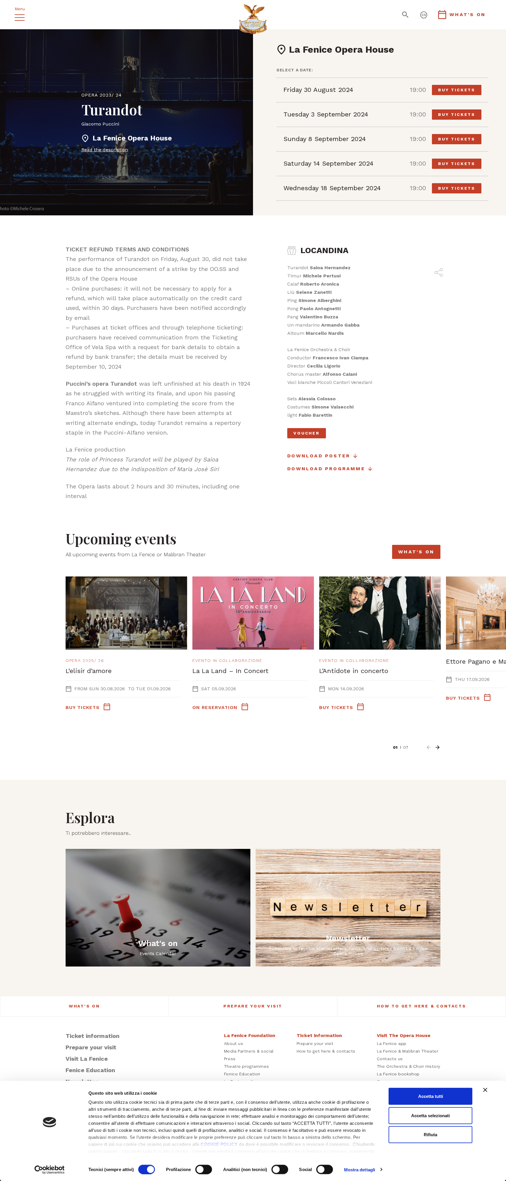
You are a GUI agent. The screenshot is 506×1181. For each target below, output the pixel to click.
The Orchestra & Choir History (408, 1066)
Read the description (104, 149)
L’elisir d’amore (89, 670)
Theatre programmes (246, 1066)
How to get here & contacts (421, 1006)
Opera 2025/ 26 (85, 660)
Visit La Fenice (87, 1058)
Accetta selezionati (430, 1115)
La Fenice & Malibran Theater (408, 1051)
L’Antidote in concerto (353, 670)
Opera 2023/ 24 (101, 95)
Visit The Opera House (403, 1035)
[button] (429, 747)
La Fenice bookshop (398, 1074)
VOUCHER (306, 433)
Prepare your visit (252, 1006)
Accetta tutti (430, 1096)
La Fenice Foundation (249, 1035)
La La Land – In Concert (230, 670)
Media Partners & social (249, 1051)
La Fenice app (391, 1043)
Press (230, 1058)
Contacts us (390, 1058)
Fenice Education (90, 1070)
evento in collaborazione (227, 660)
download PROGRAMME (326, 468)
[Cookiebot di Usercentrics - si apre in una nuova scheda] (49, 1169)
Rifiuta (430, 1134)
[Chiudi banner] (485, 1090)
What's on (416, 552)
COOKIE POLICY (219, 1144)
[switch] (203, 1169)
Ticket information (92, 1035)
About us (233, 1043)
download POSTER (318, 456)
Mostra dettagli (359, 1169)
